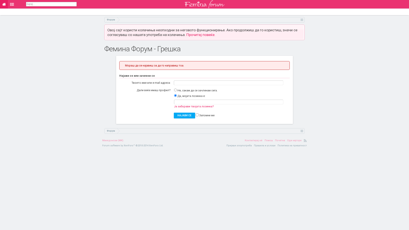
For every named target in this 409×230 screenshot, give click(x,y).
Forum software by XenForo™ (132, 145)
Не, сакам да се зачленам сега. (197, 90)
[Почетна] (4, 4)
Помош (269, 140)
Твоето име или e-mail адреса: (151, 82)
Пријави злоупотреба (239, 145)
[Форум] (12, 4)
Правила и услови (264, 145)
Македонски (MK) (112, 140)
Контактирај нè (253, 140)
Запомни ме (207, 115)
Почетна (280, 140)
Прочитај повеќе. (200, 35)
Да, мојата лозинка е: (191, 96)
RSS (305, 140)
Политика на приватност (292, 145)
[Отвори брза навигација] (302, 19)
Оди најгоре (294, 140)
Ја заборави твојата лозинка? (194, 106)
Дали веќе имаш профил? (154, 90)
